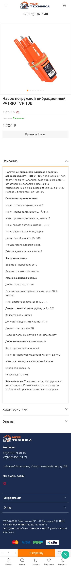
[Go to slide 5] (38, 90)
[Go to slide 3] (33, 90)
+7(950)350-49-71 (14, 457)
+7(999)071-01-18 (35, 14)
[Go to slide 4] (35, 90)
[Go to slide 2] (30, 90)
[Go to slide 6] (40, 90)
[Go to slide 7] (43, 90)
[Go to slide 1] (27, 90)
